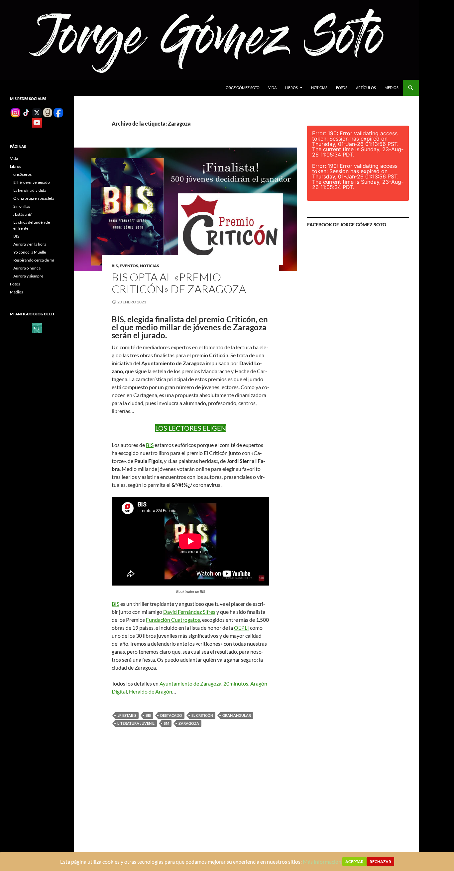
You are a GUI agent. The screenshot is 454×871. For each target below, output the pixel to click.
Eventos (129, 265)
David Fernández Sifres (189, 611)
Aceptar (354, 861)
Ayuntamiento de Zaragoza (190, 683)
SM (166, 723)
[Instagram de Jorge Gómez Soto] (15, 112)
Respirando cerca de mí (33, 260)
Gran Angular (236, 715)
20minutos (235, 683)
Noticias (319, 87)
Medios (391, 87)
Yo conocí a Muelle (29, 252)
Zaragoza (188, 723)
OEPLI (241, 627)
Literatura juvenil (136, 723)
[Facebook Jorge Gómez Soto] (58, 112)
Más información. (322, 861)
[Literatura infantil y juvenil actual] (37, 327)
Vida (272, 87)
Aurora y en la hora (29, 244)
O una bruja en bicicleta (33, 198)
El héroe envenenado (31, 182)
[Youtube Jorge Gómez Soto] (37, 122)
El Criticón (202, 715)
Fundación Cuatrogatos (173, 619)
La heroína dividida (29, 190)
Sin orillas (21, 206)
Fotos (341, 87)
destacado (171, 715)
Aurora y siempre (28, 275)
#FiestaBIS (126, 715)
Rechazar (380, 861)
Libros (291, 87)
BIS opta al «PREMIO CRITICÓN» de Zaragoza (179, 283)
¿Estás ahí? (22, 214)
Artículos (366, 87)
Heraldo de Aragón (150, 691)
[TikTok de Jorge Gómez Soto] (26, 112)
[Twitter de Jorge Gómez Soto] (37, 112)
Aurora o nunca (27, 268)
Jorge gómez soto (242, 87)
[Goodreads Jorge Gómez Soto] (48, 112)
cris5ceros (22, 174)
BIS (115, 265)
